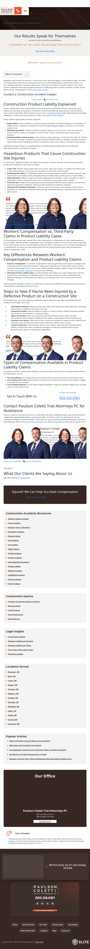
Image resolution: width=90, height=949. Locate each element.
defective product (54, 113)
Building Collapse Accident (18, 519)
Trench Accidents (14, 579)
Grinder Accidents (15, 558)
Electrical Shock (14, 536)
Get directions (45, 821)
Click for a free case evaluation (12, 23)
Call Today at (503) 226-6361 (33, 23)
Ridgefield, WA (13, 707)
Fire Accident (13, 545)
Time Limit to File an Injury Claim (20, 650)
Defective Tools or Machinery (19, 527)
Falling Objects (14, 549)
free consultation (38, 422)
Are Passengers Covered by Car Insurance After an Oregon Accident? (37, 750)
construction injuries (40, 90)
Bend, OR (11, 676)
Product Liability (14, 566)
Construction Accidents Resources (28, 513)
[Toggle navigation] (25, 11)
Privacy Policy (39, 942)
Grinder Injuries (14, 610)
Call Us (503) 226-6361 (52, 99)
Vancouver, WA (14, 724)
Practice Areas (57, 925)
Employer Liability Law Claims (19, 645)
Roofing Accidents (15, 571)
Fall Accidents (13, 540)
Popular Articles (16, 736)
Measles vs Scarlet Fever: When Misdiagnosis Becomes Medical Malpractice (40, 759)
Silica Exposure (14, 619)
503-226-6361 (69, 398)
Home (15, 925)
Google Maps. (25, 478)
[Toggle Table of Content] (25, 74)
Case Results (73, 925)
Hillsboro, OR (13, 694)
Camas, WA (12, 681)
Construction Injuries (19, 596)
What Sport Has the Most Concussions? (25, 745)
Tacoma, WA (12, 720)
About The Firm (28, 925)
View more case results (45, 51)
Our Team (43, 925)
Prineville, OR (13, 702)
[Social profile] (37, 903)
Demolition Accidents (16, 532)
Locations (43, 931)
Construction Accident (16, 637)
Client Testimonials (27, 931)
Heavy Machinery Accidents (18, 562)
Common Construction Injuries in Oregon (24, 602)
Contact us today (37, 99)
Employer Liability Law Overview (20, 641)
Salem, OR (12, 711)
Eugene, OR (12, 685)
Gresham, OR (13, 689)
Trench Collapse (14, 584)
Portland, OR (13, 698)
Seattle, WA (12, 715)
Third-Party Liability (15, 654)
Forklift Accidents (15, 553)
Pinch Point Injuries (15, 615)
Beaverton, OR (13, 672)
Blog (54, 931)
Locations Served (17, 666)
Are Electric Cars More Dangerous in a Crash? (28, 754)
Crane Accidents (14, 523)
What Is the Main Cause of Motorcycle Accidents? (29, 741)
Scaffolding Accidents (16, 575)
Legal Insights (15, 631)
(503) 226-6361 (17, 10)
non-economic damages (23, 270)
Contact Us (65, 931)
